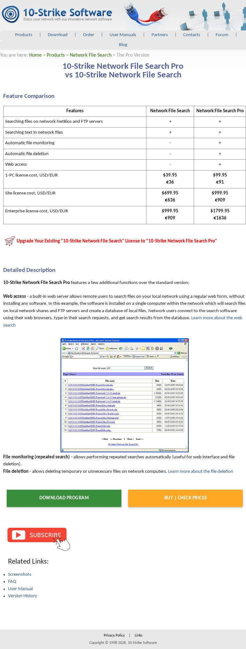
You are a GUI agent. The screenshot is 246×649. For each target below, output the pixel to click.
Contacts (191, 35)
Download (58, 35)
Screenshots (19, 574)
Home (35, 55)
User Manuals (123, 35)
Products (23, 35)
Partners (160, 35)
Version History (22, 596)
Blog (123, 45)
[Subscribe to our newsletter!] (38, 538)
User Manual (20, 589)
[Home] (57, 14)
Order (88, 35)
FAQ (12, 581)
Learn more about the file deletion (200, 471)
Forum (222, 35)
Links (139, 635)
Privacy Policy (114, 635)
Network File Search (90, 55)
